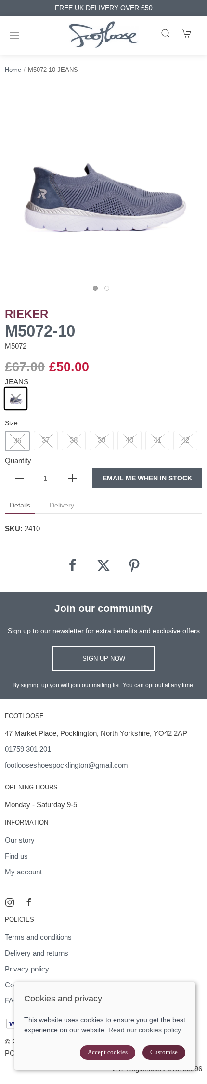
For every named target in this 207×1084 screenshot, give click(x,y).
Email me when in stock (147, 478)
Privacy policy (27, 969)
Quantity (18, 460)
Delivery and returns (36, 953)
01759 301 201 (28, 749)
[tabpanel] (103, 184)
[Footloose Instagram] (9, 902)
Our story (20, 840)
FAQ (12, 1000)
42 (185, 440)
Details (20, 505)
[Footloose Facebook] (29, 902)
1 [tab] (98, 291)
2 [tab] (109, 291)
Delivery (62, 505)
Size (11, 423)
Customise (164, 1052)
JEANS (16, 382)
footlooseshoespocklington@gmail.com (66, 765)
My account (23, 872)
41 (157, 440)
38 (74, 440)
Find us (16, 856)
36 (17, 440)
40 (129, 440)
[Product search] (165, 33)
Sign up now (103, 658)
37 (46, 440)
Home (13, 69)
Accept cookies (108, 1052)
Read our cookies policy (144, 1030)
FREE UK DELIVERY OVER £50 (104, 8)
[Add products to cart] (186, 33)
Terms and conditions (38, 937)
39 (101, 440)
